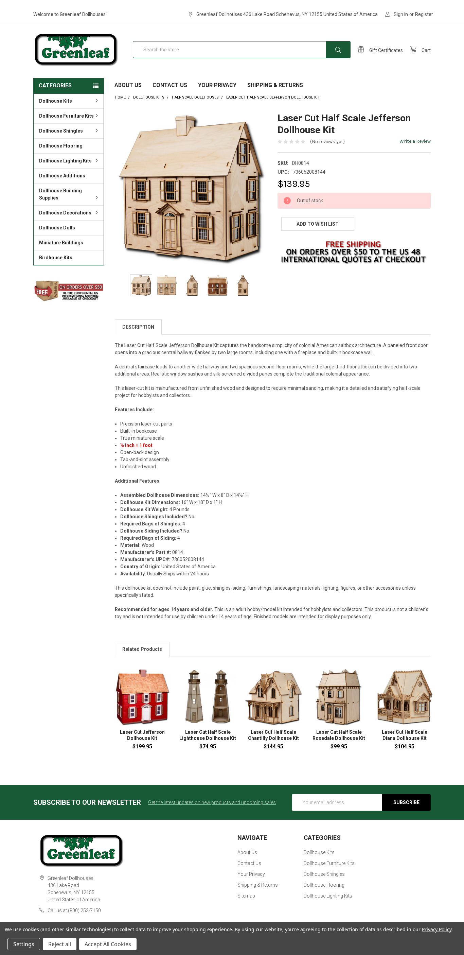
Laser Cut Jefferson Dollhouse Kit (142, 735)
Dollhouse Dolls (57, 227)
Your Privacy (217, 85)
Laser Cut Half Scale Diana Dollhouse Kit (404, 735)
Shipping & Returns (275, 85)
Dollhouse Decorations (65, 212)
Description (138, 327)
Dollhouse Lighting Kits (65, 160)
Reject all (59, 944)
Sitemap (246, 896)
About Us (128, 85)
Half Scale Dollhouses (195, 97)
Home (120, 97)
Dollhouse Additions (62, 175)
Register (424, 14)
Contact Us (170, 85)
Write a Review (415, 141)
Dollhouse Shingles (61, 131)
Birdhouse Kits (55, 257)
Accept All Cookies (108, 944)
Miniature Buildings (61, 242)
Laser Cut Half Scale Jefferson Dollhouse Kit (273, 97)
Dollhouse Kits (55, 101)
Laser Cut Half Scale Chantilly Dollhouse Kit (273, 735)
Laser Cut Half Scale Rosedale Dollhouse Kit (339, 735)
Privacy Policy (436, 929)
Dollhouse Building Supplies (60, 194)
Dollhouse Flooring (61, 146)
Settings (23, 944)
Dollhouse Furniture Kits (66, 116)
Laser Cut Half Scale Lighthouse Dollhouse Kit (207, 735)
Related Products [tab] (142, 649)
